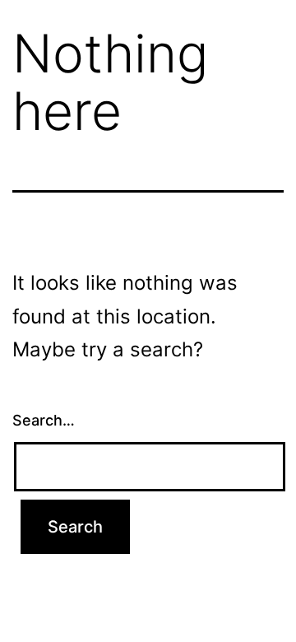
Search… (43, 420)
